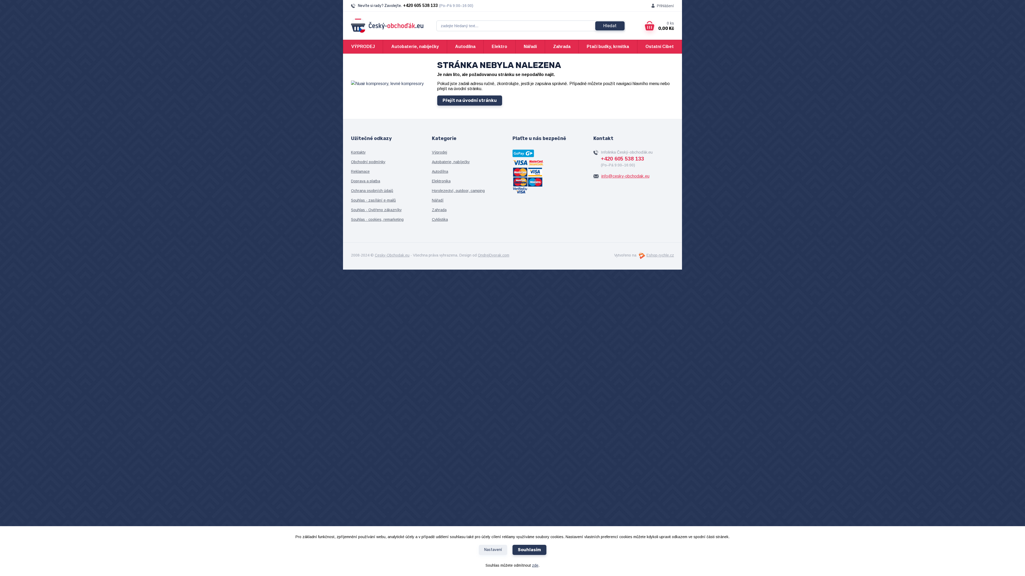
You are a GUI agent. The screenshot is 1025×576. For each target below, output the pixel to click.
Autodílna (465, 46)
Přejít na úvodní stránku (470, 100)
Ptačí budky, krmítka (608, 46)
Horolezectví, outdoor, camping (458, 191)
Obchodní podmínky (368, 162)
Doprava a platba (365, 181)
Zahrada (561, 46)
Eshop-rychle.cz (660, 255)
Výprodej (439, 152)
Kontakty (358, 152)
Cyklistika (440, 219)
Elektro (499, 46)
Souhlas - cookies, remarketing (377, 219)
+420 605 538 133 (420, 5)
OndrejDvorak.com (493, 255)
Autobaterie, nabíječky (415, 46)
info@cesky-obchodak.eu (625, 176)
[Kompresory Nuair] (387, 83)
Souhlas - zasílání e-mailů (373, 200)
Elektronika (441, 181)
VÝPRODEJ (363, 46)
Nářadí (530, 46)
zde (535, 565)
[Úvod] (387, 26)
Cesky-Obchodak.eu (392, 255)
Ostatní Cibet (659, 46)
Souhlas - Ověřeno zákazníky (376, 210)
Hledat (610, 25)
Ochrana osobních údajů (372, 191)
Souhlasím (529, 549)
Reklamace (360, 171)
